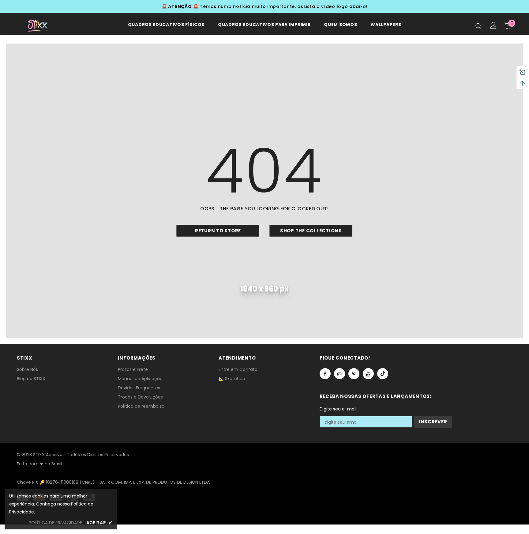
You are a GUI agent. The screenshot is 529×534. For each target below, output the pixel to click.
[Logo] (53, 25)
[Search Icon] (478, 26)
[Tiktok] (382, 373)
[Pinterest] (353, 373)
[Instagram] (339, 373)
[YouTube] (368, 373)
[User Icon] (493, 25)
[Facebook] (325, 373)
